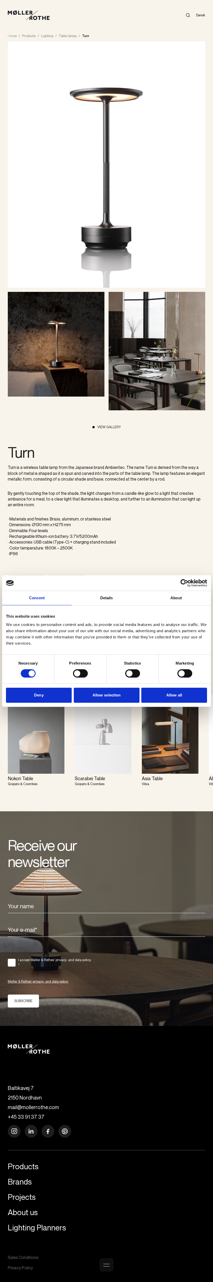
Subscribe (23, 1001)
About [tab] (176, 598)
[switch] (80, 673)
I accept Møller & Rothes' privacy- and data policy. (54, 962)
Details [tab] (106, 598)
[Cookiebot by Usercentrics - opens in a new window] (184, 583)
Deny (38, 695)
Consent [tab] (37, 598)
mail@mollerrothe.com (33, 1107)
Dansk (200, 15)
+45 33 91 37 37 (26, 1117)
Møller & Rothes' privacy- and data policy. (38, 981)
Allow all (174, 695)
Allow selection (106, 695)
